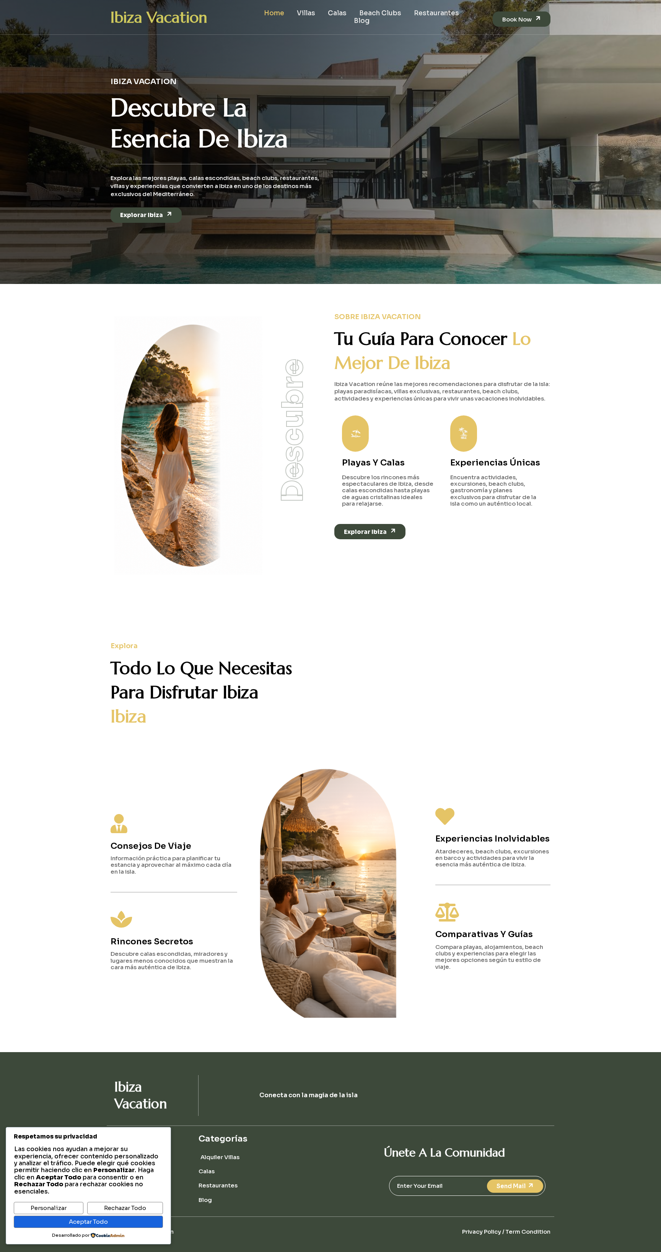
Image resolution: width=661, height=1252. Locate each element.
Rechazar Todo (125, 1207)
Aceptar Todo (88, 1221)
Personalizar (49, 1207)
